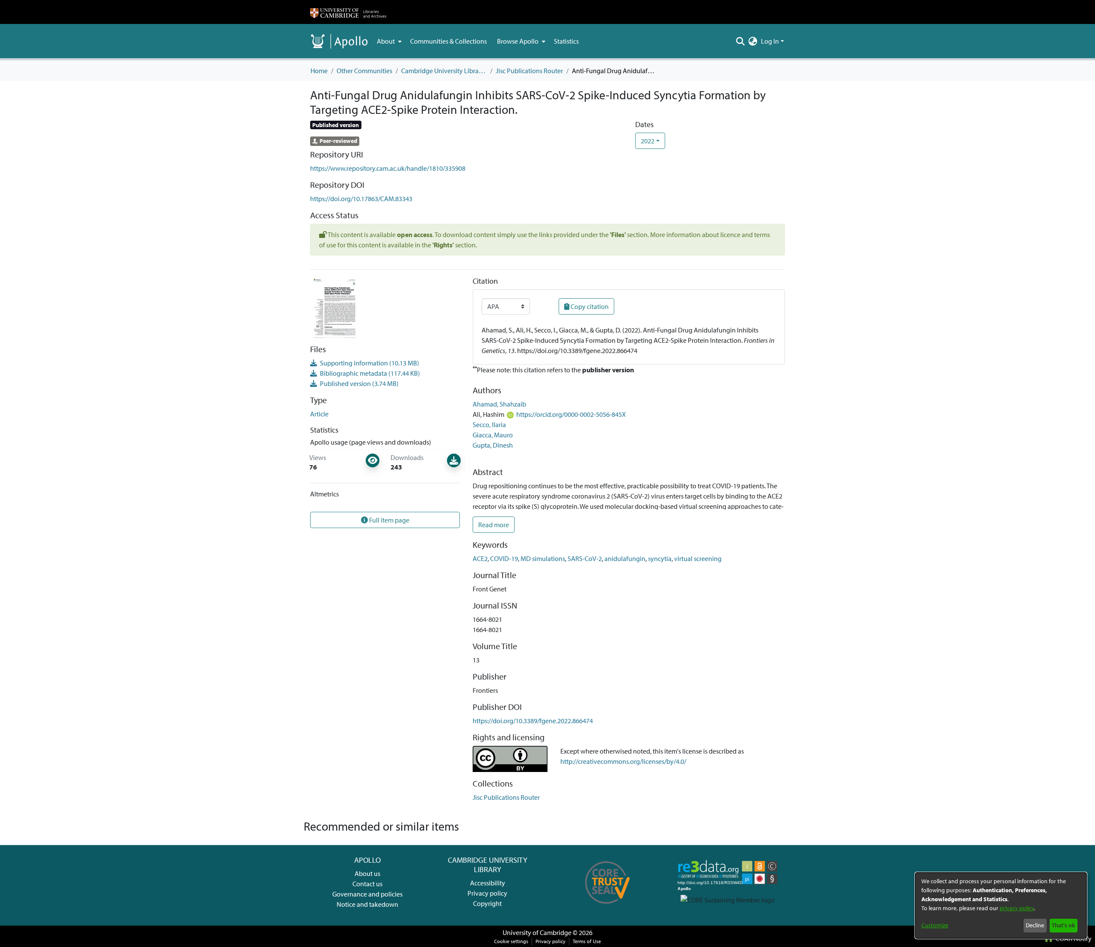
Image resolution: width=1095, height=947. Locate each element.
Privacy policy (487, 893)
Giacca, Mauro (493, 434)
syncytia (660, 558)
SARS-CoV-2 (585, 558)
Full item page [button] (388, 520)
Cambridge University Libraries (444, 70)
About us (367, 873)
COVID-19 (504, 558)
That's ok (1063, 925)
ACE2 (480, 558)
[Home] (348, 12)
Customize (934, 925)
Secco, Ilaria (489, 424)
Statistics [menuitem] (566, 41)
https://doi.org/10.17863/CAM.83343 (361, 198)
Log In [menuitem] (770, 41)
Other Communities (364, 70)
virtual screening (698, 558)
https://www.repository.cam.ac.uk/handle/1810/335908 (387, 168)
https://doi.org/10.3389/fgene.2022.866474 (533, 720)
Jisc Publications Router (529, 70)
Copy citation (589, 306)
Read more (493, 524)
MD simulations (543, 558)
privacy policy (1017, 908)
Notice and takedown (367, 904)
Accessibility (487, 883)
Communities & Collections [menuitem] (448, 41)
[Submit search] (740, 41)
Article (319, 414)
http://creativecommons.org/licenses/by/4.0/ (623, 761)
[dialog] (1000, 905)
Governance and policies (367, 894)
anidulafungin (624, 558)
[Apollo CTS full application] (607, 906)
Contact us (367, 883)
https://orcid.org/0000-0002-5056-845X (571, 414)
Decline (1035, 925)
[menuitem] (388, 41)
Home (319, 70)
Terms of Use (587, 941)
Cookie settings (511, 941)
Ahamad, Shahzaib (499, 404)
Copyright (487, 903)
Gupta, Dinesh (493, 445)
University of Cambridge (537, 932)
